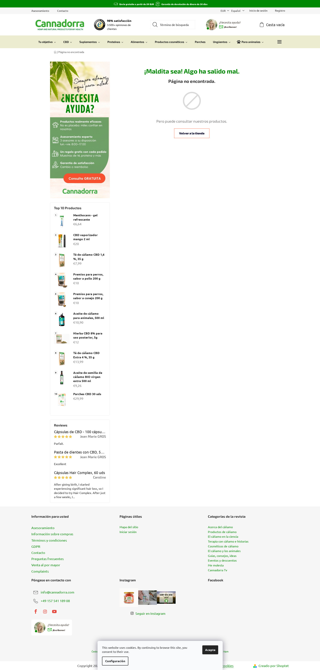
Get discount (188, 354)
